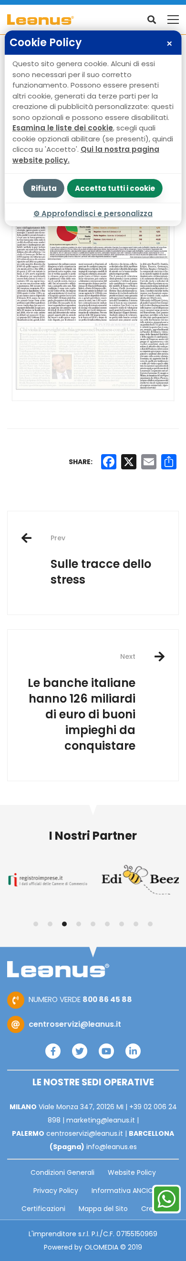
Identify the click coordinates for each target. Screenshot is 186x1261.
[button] (36, 924)
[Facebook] (53, 1051)
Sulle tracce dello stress (101, 560)
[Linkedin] (133, 1051)
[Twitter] (79, 1051)
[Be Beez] (139, 879)
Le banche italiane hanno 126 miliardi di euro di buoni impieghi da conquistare (81, 702)
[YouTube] (106, 1051)
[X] (129, 461)
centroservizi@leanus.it (75, 1024)
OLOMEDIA (101, 1247)
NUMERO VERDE (80, 999)
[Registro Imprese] (46, 879)
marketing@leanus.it (100, 1120)
